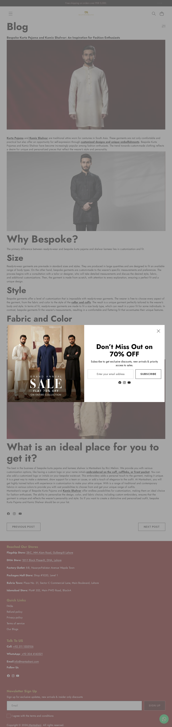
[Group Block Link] (124, 363)
